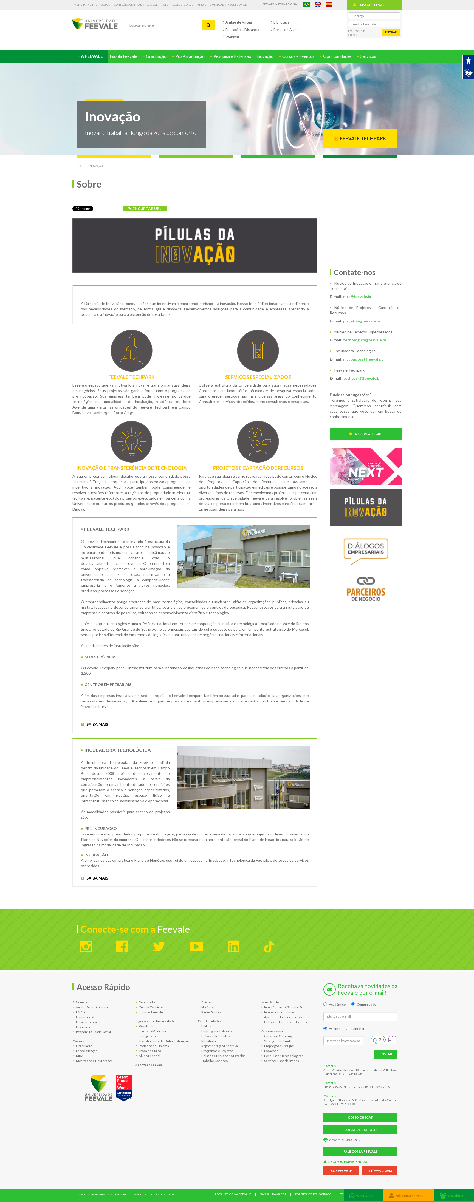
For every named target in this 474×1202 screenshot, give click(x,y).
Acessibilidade (182, 4)
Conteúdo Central (128, 4)
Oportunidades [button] (337, 56)
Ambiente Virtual (210, 4)
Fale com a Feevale (368, 434)
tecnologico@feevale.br (364, 340)
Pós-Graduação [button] (189, 56)
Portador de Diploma (153, 1046)
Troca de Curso (149, 1051)
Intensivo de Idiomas (279, 1012)
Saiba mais (97, 724)
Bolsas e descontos (215, 1036)
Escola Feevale (123, 56)
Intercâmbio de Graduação (283, 1007)
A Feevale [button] (91, 56)
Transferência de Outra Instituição (163, 1041)
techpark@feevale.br (362, 378)
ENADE (81, 1012)
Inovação (264, 56)
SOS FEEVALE (341, 1171)
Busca (105, 4)
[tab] (363, 1195)
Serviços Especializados (281, 1061)
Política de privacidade (313, 1194)
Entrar (391, 32)
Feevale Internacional (280, 4)
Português (306, 4)
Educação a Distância (242, 29)
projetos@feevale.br (361, 321)
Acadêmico (337, 1004)
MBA (79, 1056)
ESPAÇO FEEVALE (372, 5)
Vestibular (146, 1026)
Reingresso (147, 1036)
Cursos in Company (278, 1036)
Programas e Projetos (217, 1051)
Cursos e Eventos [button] (297, 56)
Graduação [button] (156, 56)
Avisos (206, 1002)
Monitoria (208, 1041)
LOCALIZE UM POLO (361, 1130)
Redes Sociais (211, 1012)
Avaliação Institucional (92, 1007)
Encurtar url (146, 208)
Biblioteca (281, 22)
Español (329, 4)
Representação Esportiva (219, 1046)
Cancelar (358, 1029)
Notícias (207, 1007)
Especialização (86, 1051)
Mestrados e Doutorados (94, 1061)
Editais (206, 1026)
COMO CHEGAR (360, 1117)
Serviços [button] (368, 56)
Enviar (386, 1054)
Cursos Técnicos (150, 1007)
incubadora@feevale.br (364, 359)
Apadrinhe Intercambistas (283, 1017)
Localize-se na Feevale (233, 1194)
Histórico (82, 1027)
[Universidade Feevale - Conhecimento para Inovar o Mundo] (109, 1087)
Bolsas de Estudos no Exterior (223, 1056)
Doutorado (146, 1002)
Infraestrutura (86, 1022)
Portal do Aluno (286, 29)
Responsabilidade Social (93, 1032)
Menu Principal (85, 4)
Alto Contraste (157, 4)
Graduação (83, 1046)
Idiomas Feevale (150, 1012)
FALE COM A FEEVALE (360, 1151)
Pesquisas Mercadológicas (283, 1056)
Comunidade (366, 1004)
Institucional (84, 1017)
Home (81, 166)
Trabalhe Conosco (214, 1061)
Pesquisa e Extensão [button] (232, 56)
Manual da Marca (273, 1194)
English (318, 4)
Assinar (334, 1029)
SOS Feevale (238, 4)
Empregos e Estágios (216, 1031)
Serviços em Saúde (278, 1041)
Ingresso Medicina (152, 1031)
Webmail (232, 37)
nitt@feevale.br (357, 296)
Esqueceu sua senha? (356, 32)
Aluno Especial (149, 1056)
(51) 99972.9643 (379, 1171)
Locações (271, 1051)
